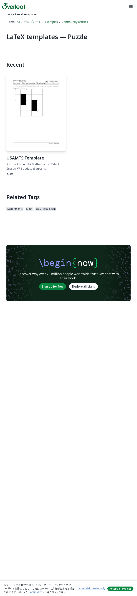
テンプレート (32, 22)
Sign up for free (52, 286)
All (18, 22)
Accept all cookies (120, 588)
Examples (51, 22)
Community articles (75, 22)
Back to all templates (21, 14)
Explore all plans (83, 286)
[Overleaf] (13, 6)
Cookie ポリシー (38, 592)
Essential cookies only (92, 588)
